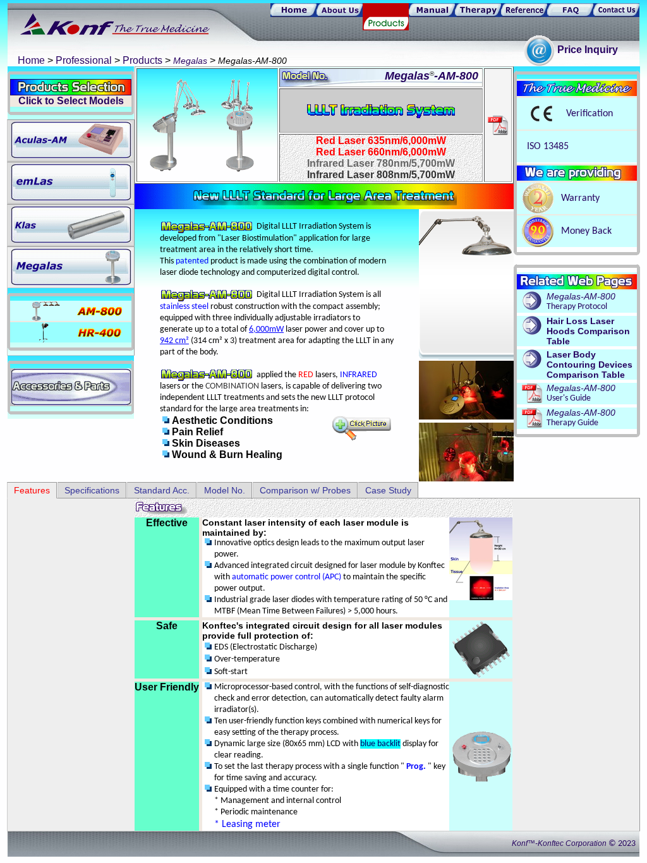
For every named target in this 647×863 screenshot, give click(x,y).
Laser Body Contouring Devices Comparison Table (589, 364)
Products (142, 60)
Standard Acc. (162, 490)
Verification (589, 114)
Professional (84, 60)
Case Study (388, 490)
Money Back (586, 231)
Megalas (190, 61)
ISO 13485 (546, 147)
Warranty (580, 198)
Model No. (224, 490)
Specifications (91, 490)
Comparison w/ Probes (305, 490)
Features (32, 490)
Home (31, 60)
